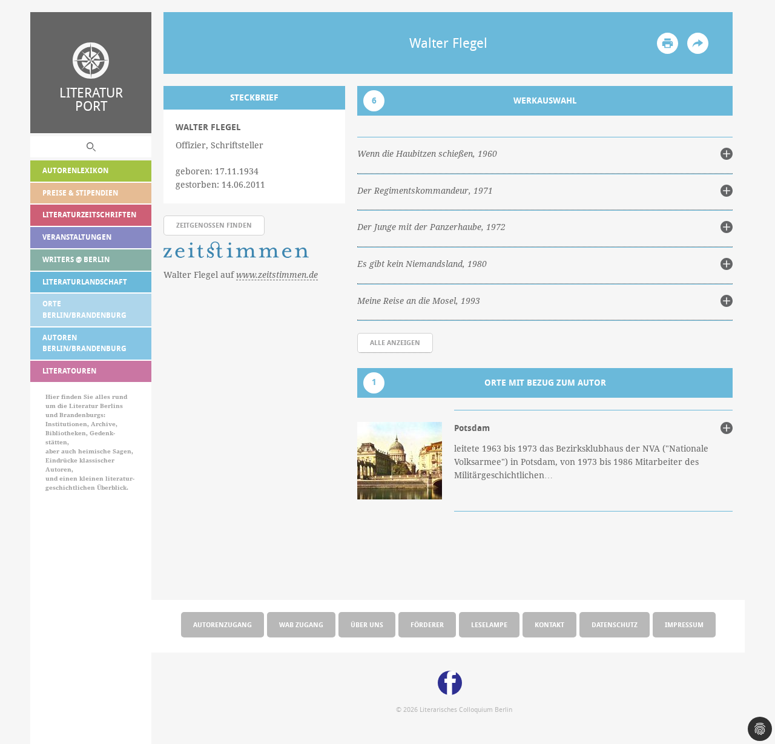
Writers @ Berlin (76, 259)
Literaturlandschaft (84, 282)
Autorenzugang (222, 624)
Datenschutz (615, 624)
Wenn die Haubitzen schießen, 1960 (427, 154)
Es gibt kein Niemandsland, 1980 (422, 264)
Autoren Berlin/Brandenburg (84, 343)
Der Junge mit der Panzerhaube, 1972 (431, 227)
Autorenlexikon (75, 170)
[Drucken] (667, 43)
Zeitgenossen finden (214, 224)
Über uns (367, 624)
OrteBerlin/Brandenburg (84, 309)
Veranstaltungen (76, 237)
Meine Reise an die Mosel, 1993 (418, 301)
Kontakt (549, 624)
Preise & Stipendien (80, 193)
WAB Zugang (301, 624)
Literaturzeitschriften (89, 214)
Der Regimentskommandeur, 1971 (425, 191)
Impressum (684, 624)
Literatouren (69, 371)
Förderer (427, 624)
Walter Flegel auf (240, 274)
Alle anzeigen (395, 342)
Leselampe (489, 624)
